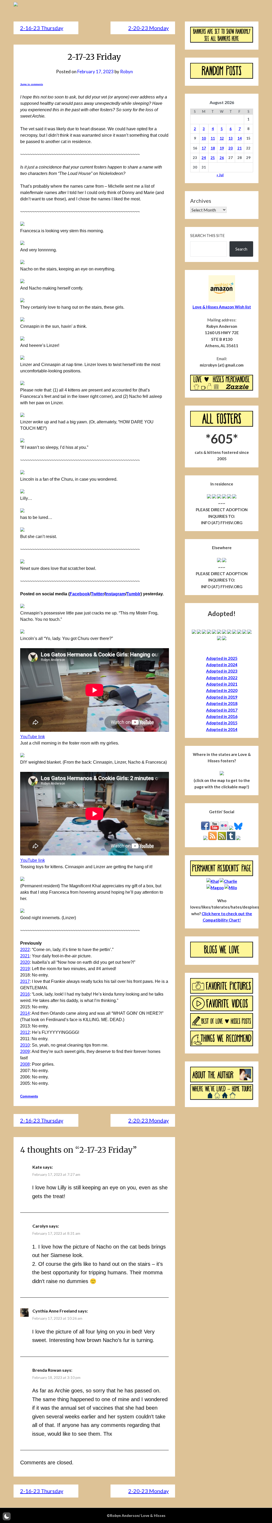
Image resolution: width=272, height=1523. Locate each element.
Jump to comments (31, 84)
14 (239, 138)
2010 (25, 1045)
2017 (25, 981)
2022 (25, 949)
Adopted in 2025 (221, 658)
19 (222, 148)
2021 (25, 956)
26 (222, 158)
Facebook (80, 594)
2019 (25, 968)
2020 (25, 962)
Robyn (126, 71)
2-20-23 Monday (148, 28)
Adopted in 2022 (221, 677)
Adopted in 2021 (221, 684)
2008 (25, 1064)
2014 (25, 1013)
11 (213, 138)
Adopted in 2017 (221, 710)
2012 (25, 1032)
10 (204, 138)
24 (204, 158)
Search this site (207, 235)
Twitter (97, 594)
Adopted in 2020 (221, 690)
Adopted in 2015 (221, 722)
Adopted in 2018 (221, 703)
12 (222, 138)
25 (213, 158)
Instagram (115, 594)
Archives (200, 200)
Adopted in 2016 (221, 716)
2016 (25, 994)
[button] (7, 1516)
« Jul (220, 175)
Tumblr (133, 594)
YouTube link (32, 736)
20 (230, 148)
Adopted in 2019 (221, 697)
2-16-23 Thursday (41, 28)
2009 (25, 1051)
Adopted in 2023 (221, 671)
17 (204, 148)
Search (241, 249)
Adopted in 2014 (221, 729)
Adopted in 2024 (221, 664)
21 (239, 148)
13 (230, 138)
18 (213, 148)
